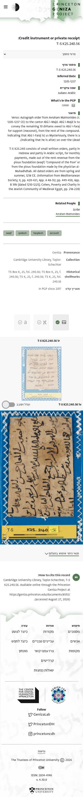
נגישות (41, 751)
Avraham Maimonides (68, 214)
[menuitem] (74, 631)
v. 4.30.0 (41, 780)
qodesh (22, 233)
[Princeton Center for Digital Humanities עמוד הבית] (28, 695)
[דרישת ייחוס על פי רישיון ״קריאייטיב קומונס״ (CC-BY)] (41, 768)
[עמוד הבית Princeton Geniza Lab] (55, 694)
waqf (8, 233)
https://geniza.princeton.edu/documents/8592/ (39, 594)
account (54, 233)
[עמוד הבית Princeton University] (41, 790)
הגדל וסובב (23, 404)
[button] (67, 10)
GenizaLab (41, 714)
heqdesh (38, 233)
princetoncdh (44, 734)
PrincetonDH (43, 724)
